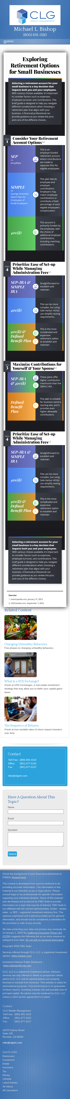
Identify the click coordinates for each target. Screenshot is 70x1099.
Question (13, 830)
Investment (8, 1060)
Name (11, 807)
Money (6, 1075)
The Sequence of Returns (21, 725)
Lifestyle (7, 1078)
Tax (4, 1071)
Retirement (8, 1056)
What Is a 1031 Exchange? (21, 681)
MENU (10, 41)
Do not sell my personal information (45, 940)
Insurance (8, 1067)
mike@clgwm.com (17, 775)
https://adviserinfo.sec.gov (17, 965)
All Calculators (10, 1090)
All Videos (8, 1086)
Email (11, 818)
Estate (6, 1063)
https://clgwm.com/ (22, 955)
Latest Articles (10, 1082)
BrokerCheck (19, 877)
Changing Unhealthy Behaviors (25, 644)
